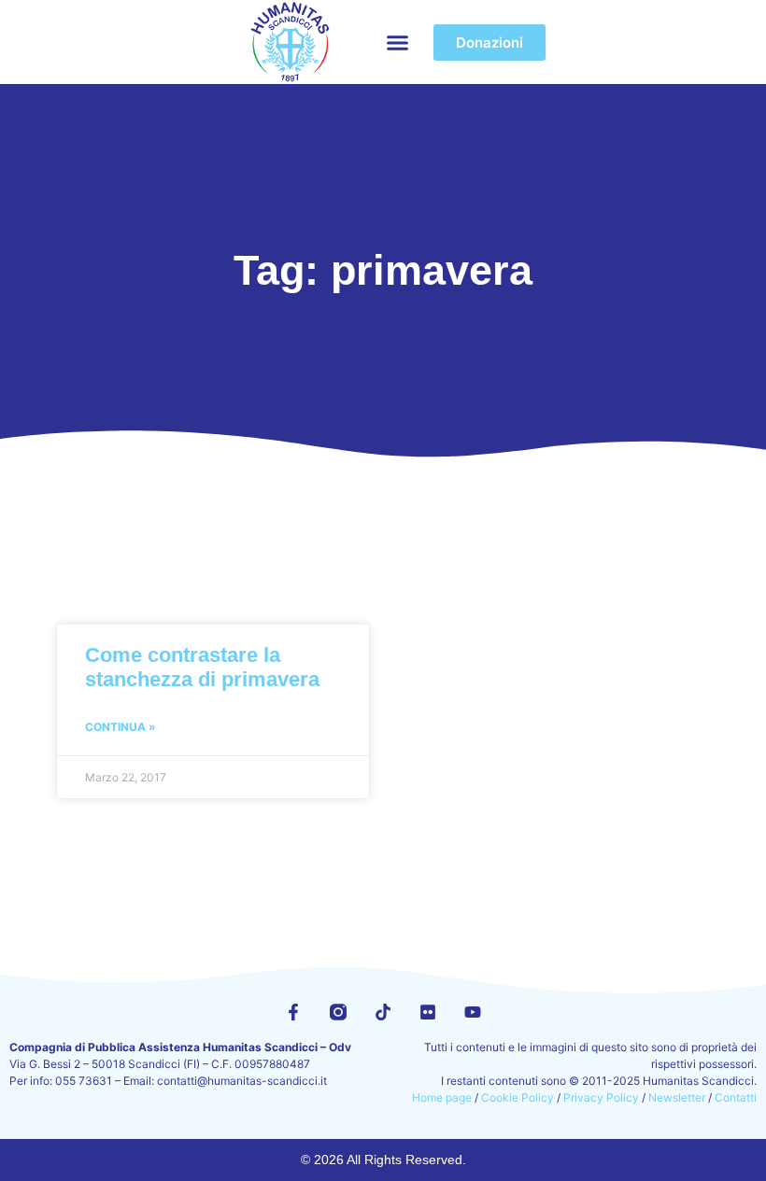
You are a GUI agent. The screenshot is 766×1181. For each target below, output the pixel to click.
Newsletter (676, 1097)
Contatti (736, 1097)
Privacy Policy (601, 1097)
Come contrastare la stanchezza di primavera (202, 667)
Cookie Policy (517, 1097)
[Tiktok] (383, 1012)
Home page (442, 1097)
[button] (397, 42)
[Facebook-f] (293, 1012)
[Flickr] (427, 1012)
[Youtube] (472, 1012)
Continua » (120, 727)
